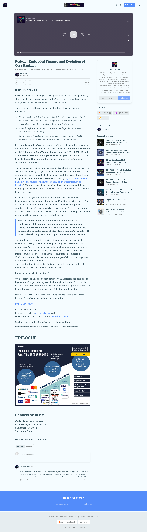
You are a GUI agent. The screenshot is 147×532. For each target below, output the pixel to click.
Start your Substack (67, 522)
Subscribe (129, 5)
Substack (63, 527)
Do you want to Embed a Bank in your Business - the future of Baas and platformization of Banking (52, 181)
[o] (101, 142)
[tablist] (24, 446)
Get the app (84, 522)
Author (23, 469)
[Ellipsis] (89, 466)
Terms (82, 517)
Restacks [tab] (29, 446)
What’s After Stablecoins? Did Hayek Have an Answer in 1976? (119, 191)
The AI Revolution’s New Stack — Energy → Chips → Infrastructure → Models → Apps (117, 181)
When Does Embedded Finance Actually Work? (116, 161)
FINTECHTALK (24, 73)
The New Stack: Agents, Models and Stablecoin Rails (118, 151)
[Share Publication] (120, 5)
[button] (57, 34)
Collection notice (92, 517)
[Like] (17, 82)
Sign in (140, 5)
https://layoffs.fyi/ (25, 303)
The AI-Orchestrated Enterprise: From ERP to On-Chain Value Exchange (118, 210)
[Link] (12, 338)
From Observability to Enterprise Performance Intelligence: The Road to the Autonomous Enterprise (118, 141)
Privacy (76, 517)
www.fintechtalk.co (61, 316)
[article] (115, 142)
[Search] (116, 5)
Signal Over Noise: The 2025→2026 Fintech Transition (116, 201)
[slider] (72, 52)
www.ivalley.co (42, 312)
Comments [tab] (20, 446)
